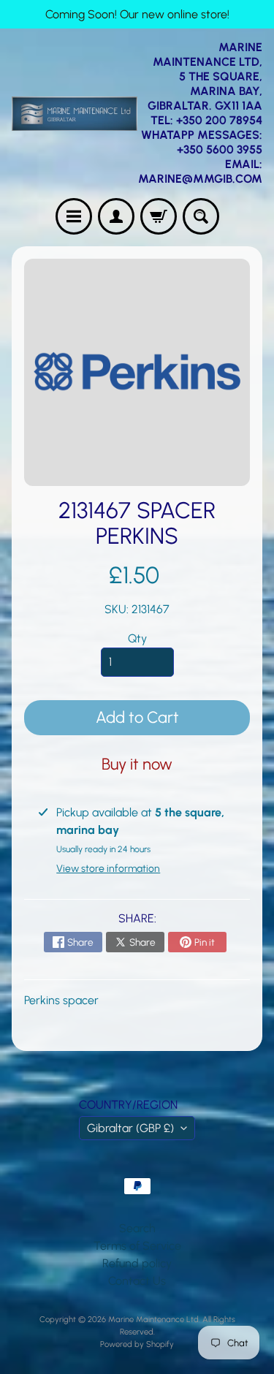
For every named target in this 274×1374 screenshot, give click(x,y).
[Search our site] (201, 216)
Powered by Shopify (137, 1344)
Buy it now (137, 764)
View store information (108, 868)
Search (137, 1228)
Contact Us (137, 1281)
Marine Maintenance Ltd (153, 1319)
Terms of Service (137, 1246)
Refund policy (137, 1263)
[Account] (116, 216)
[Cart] (158, 216)
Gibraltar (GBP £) (130, 1128)
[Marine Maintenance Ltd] (74, 113)
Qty (137, 638)
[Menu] (74, 216)
